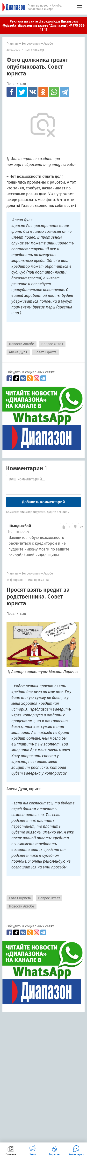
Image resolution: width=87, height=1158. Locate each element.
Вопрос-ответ (31, 43)
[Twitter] (22, 92)
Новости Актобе (21, 344)
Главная (12, 43)
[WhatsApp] (54, 92)
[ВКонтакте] (32, 92)
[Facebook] (11, 92)
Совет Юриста (46, 352)
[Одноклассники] (43, 92)
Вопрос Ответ (52, 344)
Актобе (48, 43)
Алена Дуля (18, 352)
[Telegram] (64, 92)
